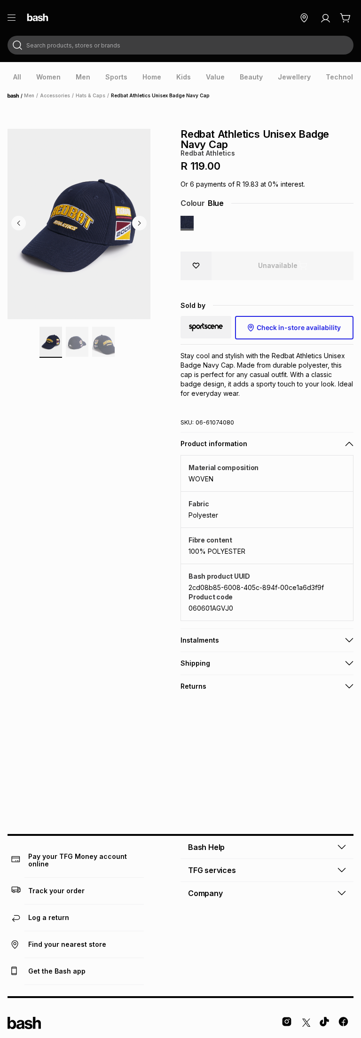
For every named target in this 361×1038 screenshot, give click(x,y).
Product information (213, 444)
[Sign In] (325, 17)
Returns (193, 686)
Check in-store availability (299, 327)
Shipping (195, 663)
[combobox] (180, 45)
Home (16, 96)
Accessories (55, 95)
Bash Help (206, 847)
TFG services (212, 870)
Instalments (199, 640)
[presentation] (17, 77)
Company (205, 893)
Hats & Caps (90, 95)
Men (29, 95)
